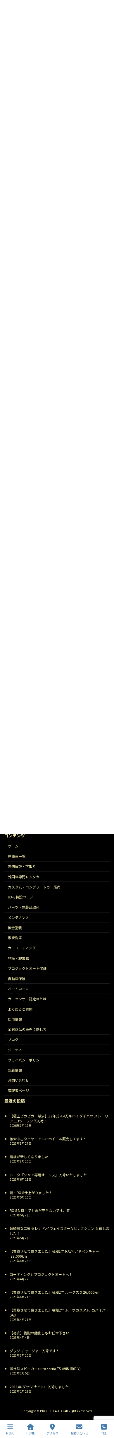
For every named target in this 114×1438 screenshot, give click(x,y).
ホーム (13, 845)
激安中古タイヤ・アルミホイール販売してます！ (48, 1138)
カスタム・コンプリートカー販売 (34, 886)
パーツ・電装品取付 (23, 907)
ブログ (13, 1039)
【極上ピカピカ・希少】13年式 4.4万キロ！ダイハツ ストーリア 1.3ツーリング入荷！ (59, 1118)
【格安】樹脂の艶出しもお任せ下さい (39, 1332)
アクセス (52, 1433)
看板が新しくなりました (29, 1156)
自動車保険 (16, 978)
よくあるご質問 (20, 1008)
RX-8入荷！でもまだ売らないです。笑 (40, 1210)
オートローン (18, 988)
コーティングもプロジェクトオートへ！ (41, 1273)
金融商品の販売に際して (27, 1029)
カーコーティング (22, 947)
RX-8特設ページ (20, 896)
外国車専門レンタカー (25, 876)
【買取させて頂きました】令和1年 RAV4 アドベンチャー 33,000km (54, 1254)
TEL (103, 1433)
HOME (30, 1433)
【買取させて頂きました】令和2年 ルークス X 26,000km (54, 1292)
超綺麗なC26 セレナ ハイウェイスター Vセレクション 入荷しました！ (59, 1231)
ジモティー (16, 1049)
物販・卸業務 (18, 958)
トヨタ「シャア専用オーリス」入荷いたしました (48, 1174)
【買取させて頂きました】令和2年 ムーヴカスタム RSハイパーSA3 (59, 1312)
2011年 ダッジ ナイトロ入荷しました (39, 1386)
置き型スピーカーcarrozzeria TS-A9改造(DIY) (45, 1368)
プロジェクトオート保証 (27, 968)
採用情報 (15, 1018)
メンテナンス (18, 917)
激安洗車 (15, 937)
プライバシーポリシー (25, 1059)
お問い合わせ (18, 1080)
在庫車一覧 (16, 856)
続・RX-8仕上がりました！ (31, 1192)
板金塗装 (15, 927)
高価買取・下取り (22, 866)
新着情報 (15, 1069)
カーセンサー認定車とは (27, 998)
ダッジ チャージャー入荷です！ (34, 1350)
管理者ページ (18, 1090)
